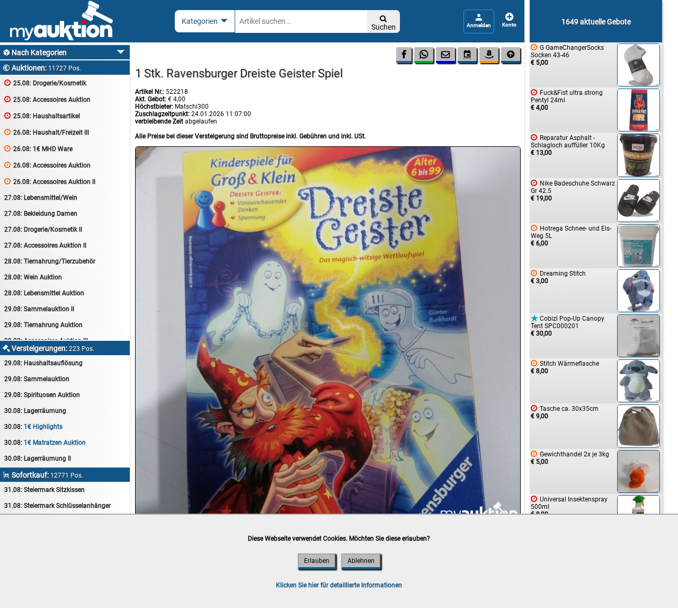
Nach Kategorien (35, 52)
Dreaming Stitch (558, 277)
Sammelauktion (36, 379)
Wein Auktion (33, 277)
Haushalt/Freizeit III (46, 132)
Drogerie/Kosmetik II (43, 229)
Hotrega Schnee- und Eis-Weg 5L (571, 235)
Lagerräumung (35, 411)
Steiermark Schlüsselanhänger (57, 505)
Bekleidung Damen (40, 213)
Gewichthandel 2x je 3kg (570, 457)
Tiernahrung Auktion (43, 325)
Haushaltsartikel (42, 116)
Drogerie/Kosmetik (45, 83)
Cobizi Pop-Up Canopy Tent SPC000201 (567, 325)
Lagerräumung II (37, 458)
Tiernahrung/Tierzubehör (49, 261)
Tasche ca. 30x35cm (565, 412)
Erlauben (316, 561)
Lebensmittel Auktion (44, 293)
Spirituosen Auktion (42, 395)
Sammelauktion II (39, 309)
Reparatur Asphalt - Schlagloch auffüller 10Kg (568, 145)
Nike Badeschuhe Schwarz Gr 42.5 (573, 190)
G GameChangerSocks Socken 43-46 (567, 54)
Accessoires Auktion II (49, 182)
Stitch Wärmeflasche (565, 367)
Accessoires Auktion (47, 99)
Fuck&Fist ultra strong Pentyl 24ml (567, 100)
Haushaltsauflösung (43, 363)
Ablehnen (360, 561)
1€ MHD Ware (38, 149)
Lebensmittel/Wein (40, 197)
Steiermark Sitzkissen (44, 490)
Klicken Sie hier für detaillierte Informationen (339, 585)
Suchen (383, 23)
